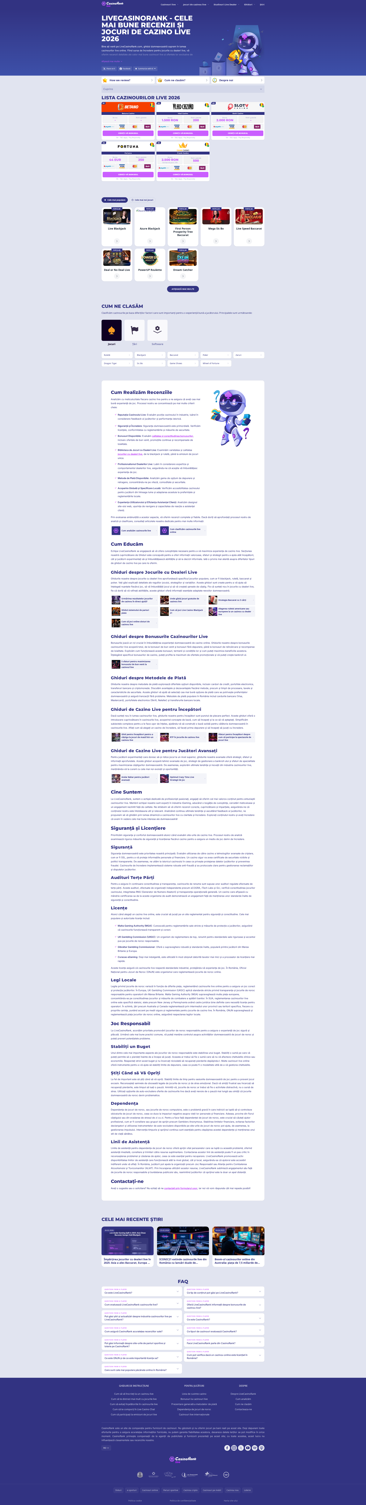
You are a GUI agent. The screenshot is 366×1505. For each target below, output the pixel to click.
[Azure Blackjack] (150, 226)
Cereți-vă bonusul (128, 133)
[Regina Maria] (153, 1475)
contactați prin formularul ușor (180, 1188)
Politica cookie (135, 1500)
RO (104, 1447)
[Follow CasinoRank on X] (241, 1448)
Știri (262, 4)
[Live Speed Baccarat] (249, 226)
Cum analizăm (243, 1399)
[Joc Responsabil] (189, 1475)
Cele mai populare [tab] (116, 200)
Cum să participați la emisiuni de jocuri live (134, 1414)
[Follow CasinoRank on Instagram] (234, 1448)
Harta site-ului (231, 1500)
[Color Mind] (170, 1475)
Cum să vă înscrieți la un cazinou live (133, 1393)
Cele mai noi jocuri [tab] (144, 200)
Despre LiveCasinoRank (243, 1393)
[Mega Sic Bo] (216, 226)
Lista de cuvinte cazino (194, 1393)
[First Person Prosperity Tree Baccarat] (183, 226)
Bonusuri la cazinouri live (194, 1399)
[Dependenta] (211, 1475)
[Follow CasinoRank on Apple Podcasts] (261, 1448)
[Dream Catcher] (183, 265)
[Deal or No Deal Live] (117, 265)
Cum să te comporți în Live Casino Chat (134, 1409)
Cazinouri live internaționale (194, 1414)
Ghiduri (248, 4)
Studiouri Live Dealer (225, 4)
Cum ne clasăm (243, 1404)
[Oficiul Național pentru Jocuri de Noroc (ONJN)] (140, 1475)
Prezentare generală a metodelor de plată (194, 1404)
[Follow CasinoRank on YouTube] (248, 1448)
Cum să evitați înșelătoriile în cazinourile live (134, 1404)
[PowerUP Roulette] (150, 265)
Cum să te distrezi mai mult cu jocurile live (134, 1399)
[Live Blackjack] (117, 226)
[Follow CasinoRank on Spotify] (255, 1448)
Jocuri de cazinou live (194, 4)
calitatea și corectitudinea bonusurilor (172, 436)
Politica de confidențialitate (183, 1500)
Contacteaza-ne (243, 1409)
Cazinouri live (168, 4)
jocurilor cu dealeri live (130, 454)
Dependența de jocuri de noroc (194, 1409)
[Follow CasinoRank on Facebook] (227, 1448)
